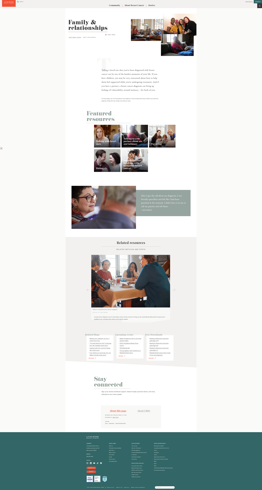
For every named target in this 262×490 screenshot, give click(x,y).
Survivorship (134, 459)
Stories (151, 5)
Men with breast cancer (136, 472)
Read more (91, 358)
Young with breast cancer (137, 466)
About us (111, 446)
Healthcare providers (136, 477)
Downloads (156, 452)
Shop (155, 466)
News (155, 463)
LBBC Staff (116, 417)
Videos (155, 454)
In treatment (134, 454)
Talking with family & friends (121, 423)
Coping (106, 423)
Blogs (155, 461)
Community (114, 5)
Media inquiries (112, 452)
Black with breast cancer (137, 468)
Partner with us (112, 459)
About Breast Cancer (134, 5)
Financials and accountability (115, 448)
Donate (257, 1)
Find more (151, 358)
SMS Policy (126, 487)
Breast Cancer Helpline (159, 446)
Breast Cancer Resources (159, 457)
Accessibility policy (113, 461)
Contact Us (91, 468)
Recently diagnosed (136, 450)
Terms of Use (119, 487)
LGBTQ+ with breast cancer (137, 470)
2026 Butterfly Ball (125, 348)
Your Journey (134, 446)
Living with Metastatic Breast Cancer (139, 452)
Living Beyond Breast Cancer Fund (161, 448)
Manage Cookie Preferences (138, 487)
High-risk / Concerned (136, 448)
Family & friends (135, 474)
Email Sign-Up (249, 1)
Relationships (111, 423)
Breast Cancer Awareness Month (161, 459)
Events (155, 450)
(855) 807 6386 (90, 456)
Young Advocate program (159, 470)
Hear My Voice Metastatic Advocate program (163, 468)
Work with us (111, 450)
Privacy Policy (110, 487)
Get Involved (111, 454)
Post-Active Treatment (136, 457)
